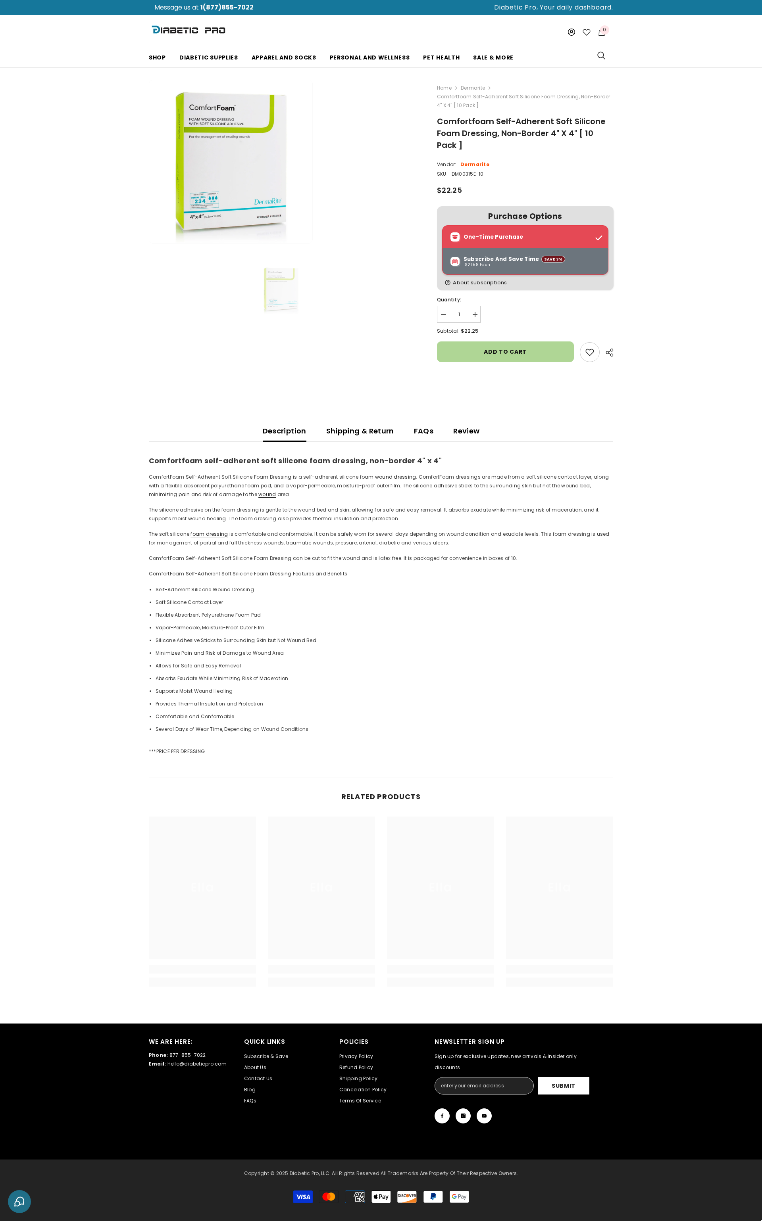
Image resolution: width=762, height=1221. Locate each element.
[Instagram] (463, 1115)
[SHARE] (607, 352)
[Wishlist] (586, 32)
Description (284, 431)
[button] (526, 282)
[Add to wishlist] (590, 352)
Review (466, 431)
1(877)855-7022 (227, 7)
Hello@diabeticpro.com (197, 1063)
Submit (563, 1086)
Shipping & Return (360, 431)
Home (444, 87)
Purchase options (525, 216)
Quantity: (449, 299)
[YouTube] (484, 1115)
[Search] (605, 55)
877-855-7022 (187, 1055)
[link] (202, 969)
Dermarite (473, 87)
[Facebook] (442, 1115)
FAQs (423, 431)
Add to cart (505, 352)
